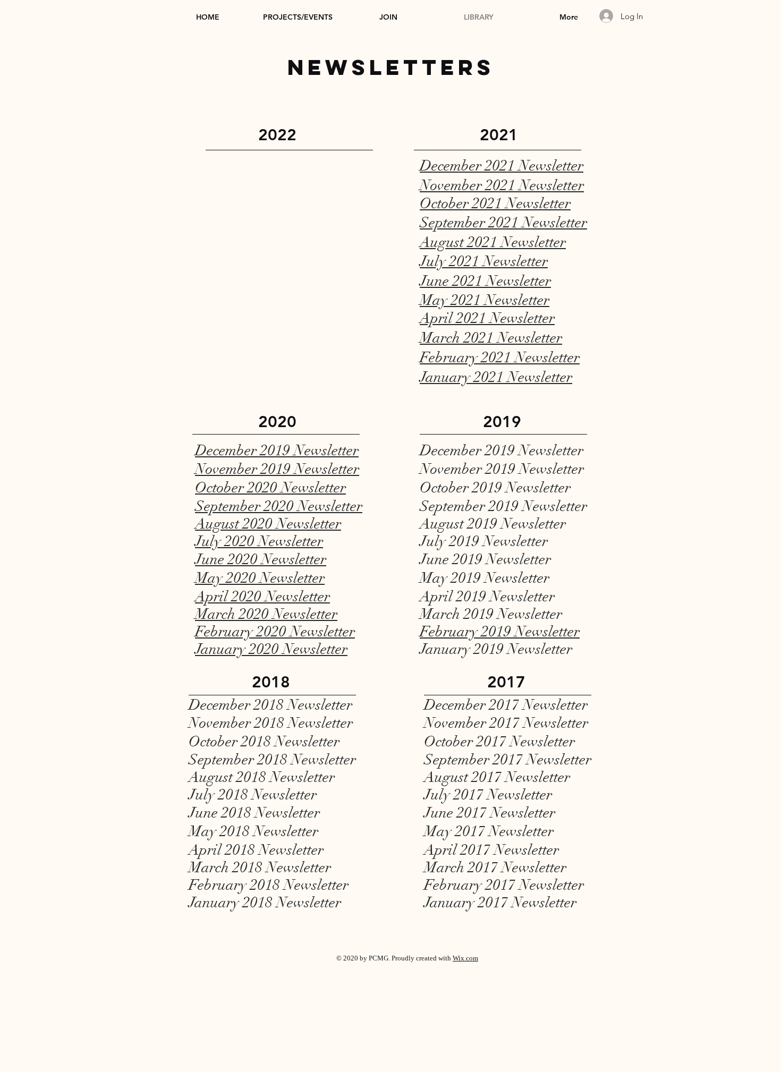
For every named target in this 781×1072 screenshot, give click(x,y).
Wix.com (465, 958)
